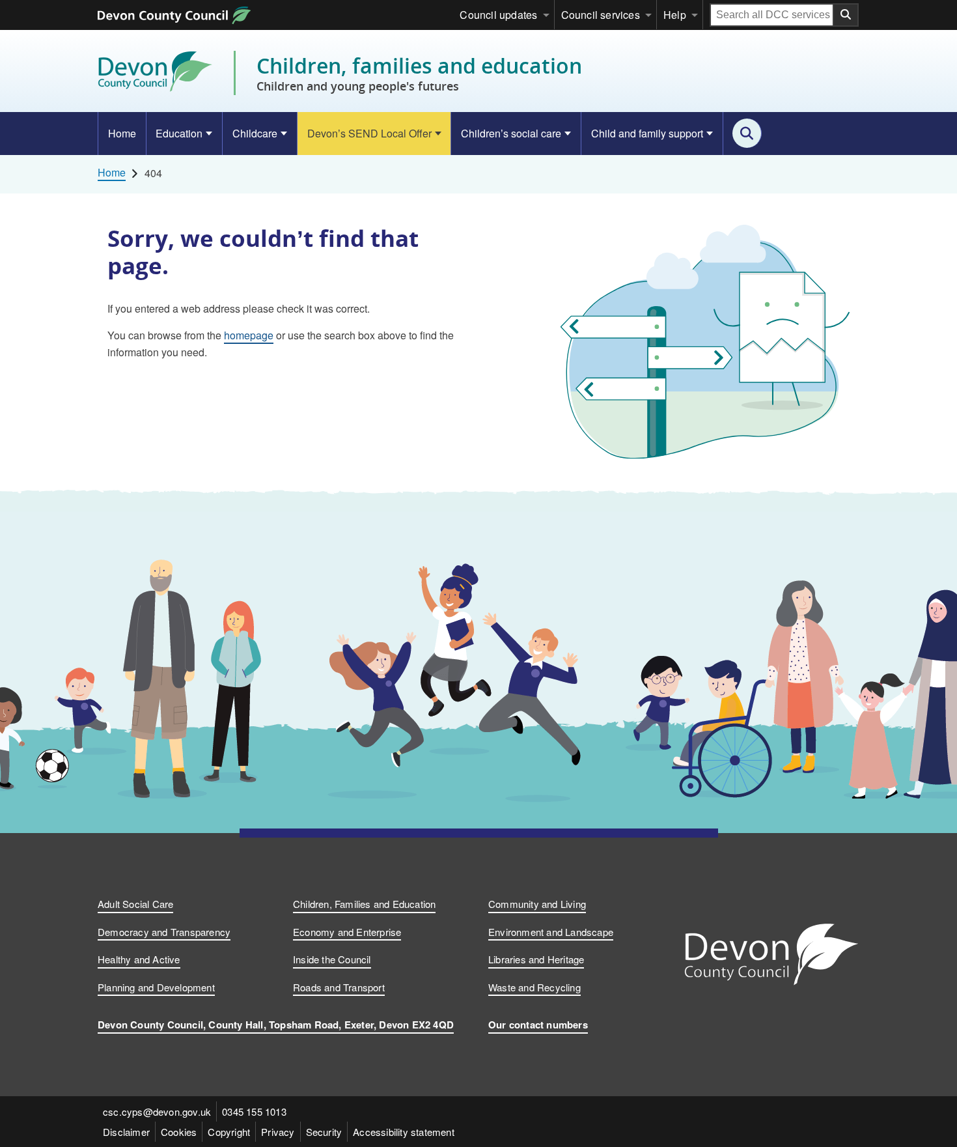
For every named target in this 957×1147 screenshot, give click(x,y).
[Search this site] (747, 133)
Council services (600, 14)
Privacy (277, 1132)
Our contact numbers (538, 1024)
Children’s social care (511, 133)
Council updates (498, 14)
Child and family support (647, 133)
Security (324, 1132)
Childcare (254, 133)
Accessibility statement (403, 1132)
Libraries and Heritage (536, 959)
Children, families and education (419, 73)
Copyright (229, 1132)
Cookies (179, 1132)
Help (674, 14)
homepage (248, 335)
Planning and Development (156, 987)
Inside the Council (332, 959)
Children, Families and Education (364, 904)
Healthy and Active (139, 959)
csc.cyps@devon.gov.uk (157, 1111)
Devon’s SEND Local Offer (369, 133)
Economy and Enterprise (347, 932)
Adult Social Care (135, 904)
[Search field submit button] (846, 15)
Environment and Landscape (550, 932)
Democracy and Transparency (164, 932)
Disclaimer (126, 1132)
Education (179, 133)
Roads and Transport (339, 987)
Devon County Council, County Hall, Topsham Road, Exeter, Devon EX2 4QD (276, 1024)
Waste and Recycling (534, 987)
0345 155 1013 (254, 1111)
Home (122, 133)
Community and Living (537, 904)
